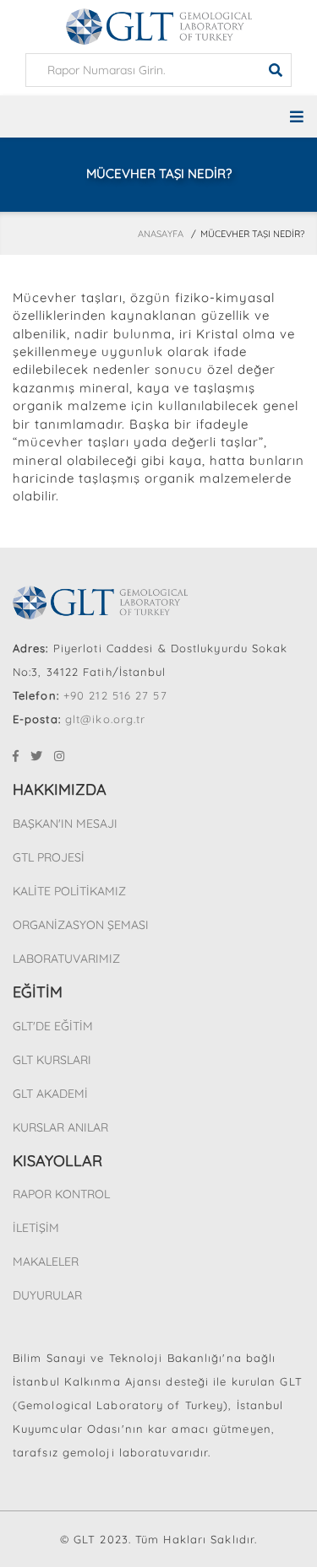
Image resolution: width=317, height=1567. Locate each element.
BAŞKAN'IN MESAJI (65, 823)
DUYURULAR (47, 1295)
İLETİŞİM (36, 1227)
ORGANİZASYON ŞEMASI (81, 924)
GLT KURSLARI (52, 1059)
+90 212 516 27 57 (115, 695)
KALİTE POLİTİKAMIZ (69, 891)
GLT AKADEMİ (50, 1093)
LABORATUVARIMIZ (66, 958)
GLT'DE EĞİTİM (53, 1026)
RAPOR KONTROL (61, 1194)
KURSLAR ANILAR (60, 1127)
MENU (158, 116)
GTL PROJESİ (49, 857)
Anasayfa (160, 234)
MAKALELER (46, 1261)
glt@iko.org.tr (105, 719)
